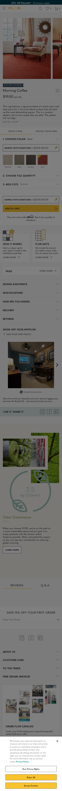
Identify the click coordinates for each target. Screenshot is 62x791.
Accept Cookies (31, 785)
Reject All (31, 777)
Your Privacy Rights (31, 769)
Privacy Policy (22, 761)
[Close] (57, 741)
